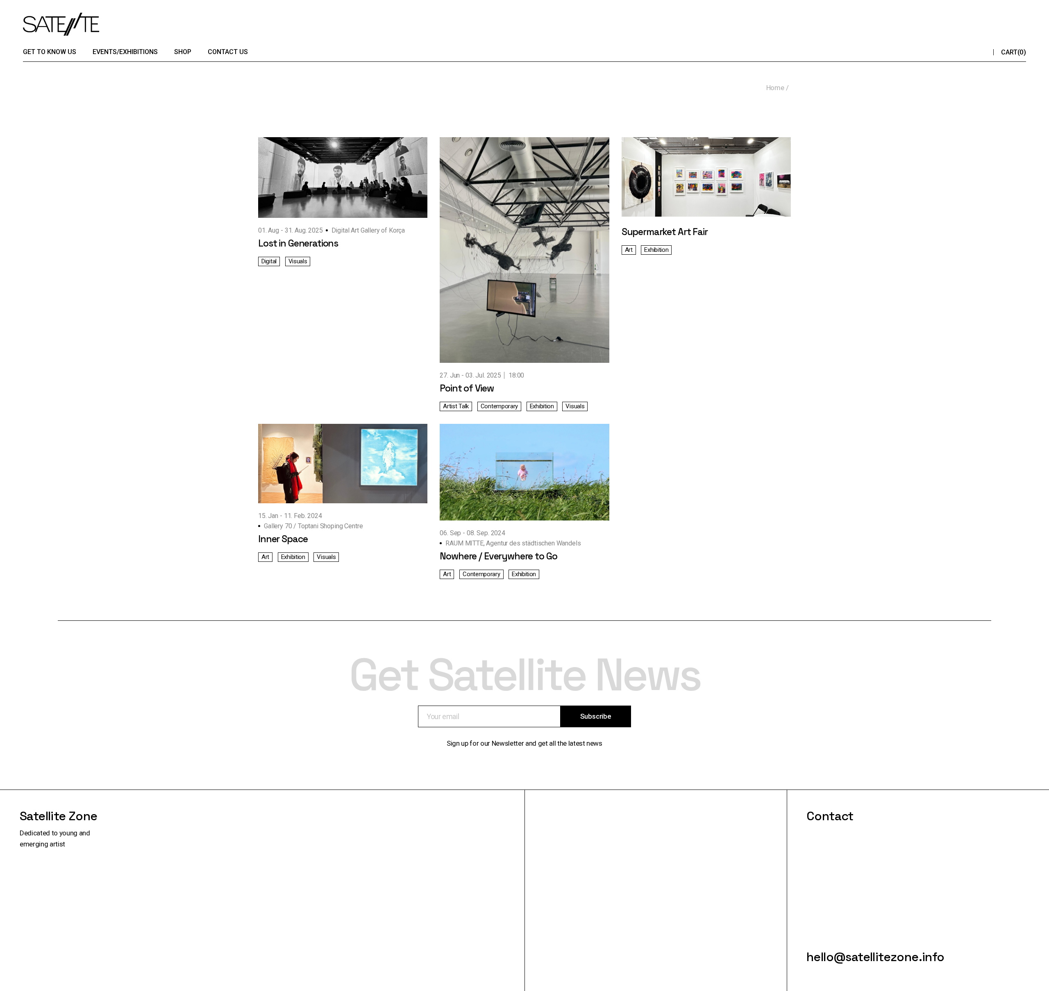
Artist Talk (456, 406)
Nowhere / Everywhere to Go (498, 556)
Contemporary (499, 406)
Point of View (466, 388)
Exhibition (542, 406)
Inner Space (282, 539)
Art (629, 249)
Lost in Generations (298, 243)
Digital (269, 261)
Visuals (297, 261)
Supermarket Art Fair (665, 232)
